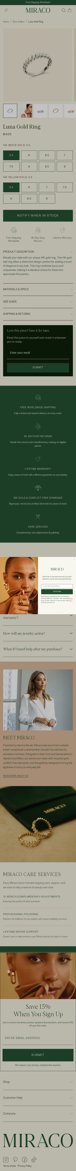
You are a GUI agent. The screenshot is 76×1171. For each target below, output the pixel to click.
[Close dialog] (74, 559)
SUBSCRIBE (57, 591)
